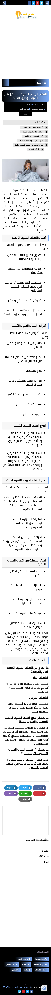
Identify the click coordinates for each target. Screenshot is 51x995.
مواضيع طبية (24, 109)
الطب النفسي (10, 964)
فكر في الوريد (40, 230)
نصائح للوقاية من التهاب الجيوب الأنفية (29, 145)
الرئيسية (40, 83)
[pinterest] (37, 3)
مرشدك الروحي (22, 959)
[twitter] (33, 3)
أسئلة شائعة (34, 149)
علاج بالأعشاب (40, 969)
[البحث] (4, 3)
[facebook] (29, 3)
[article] (25, 814)
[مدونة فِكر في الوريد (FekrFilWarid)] (25, 14)
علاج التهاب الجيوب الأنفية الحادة (31, 140)
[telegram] (41, 3)
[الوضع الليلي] (44, 988)
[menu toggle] (47, 3)
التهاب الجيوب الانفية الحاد (32, 633)
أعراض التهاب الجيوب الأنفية (33, 131)
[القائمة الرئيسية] (5, 82)
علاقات (25, 969)
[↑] (25, 984)
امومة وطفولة (39, 964)
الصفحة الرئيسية (38, 109)
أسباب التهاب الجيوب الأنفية (33, 127)
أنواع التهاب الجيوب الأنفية (33, 136)
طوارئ (24, 964)
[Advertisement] (25, 50)
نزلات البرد (36, 259)
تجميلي (14, 969)
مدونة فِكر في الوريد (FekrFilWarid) (16, 987)
